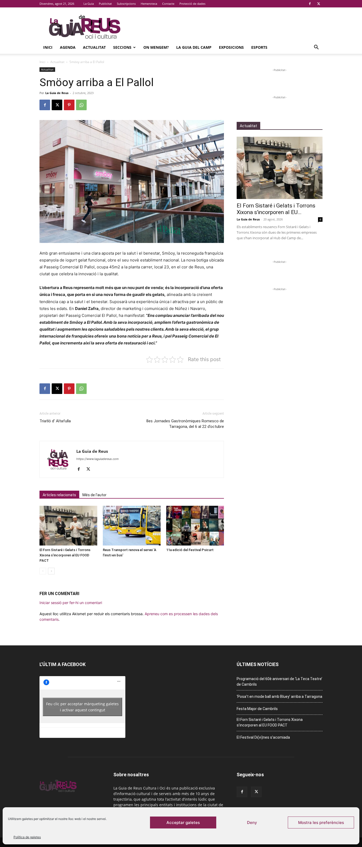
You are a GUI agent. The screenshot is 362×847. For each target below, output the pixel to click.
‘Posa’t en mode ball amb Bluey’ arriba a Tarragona (279, 696)
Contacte (168, 4)
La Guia (88, 4)
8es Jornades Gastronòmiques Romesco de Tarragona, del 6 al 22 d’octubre (185, 424)
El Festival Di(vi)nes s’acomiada (263, 737)
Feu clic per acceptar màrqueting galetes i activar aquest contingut (82, 706)
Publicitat (105, 4)
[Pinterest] (69, 105)
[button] (316, 47)
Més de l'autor (94, 495)
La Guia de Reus (56, 93)
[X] (319, 3)
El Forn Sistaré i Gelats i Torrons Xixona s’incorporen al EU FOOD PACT (64, 555)
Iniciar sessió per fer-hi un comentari (70, 602)
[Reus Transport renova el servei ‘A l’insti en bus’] (132, 526)
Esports (259, 47)
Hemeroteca (149, 4)
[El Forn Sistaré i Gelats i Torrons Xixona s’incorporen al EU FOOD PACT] (68, 526)
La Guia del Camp (193, 47)
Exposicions (231, 47)
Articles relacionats (59, 495)
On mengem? (156, 47)
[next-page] (51, 571)
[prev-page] (42, 571)
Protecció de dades (192, 4)
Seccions (122, 47)
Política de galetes (27, 837)
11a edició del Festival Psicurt (190, 550)
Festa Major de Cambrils (257, 709)
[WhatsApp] (81, 105)
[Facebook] (310, 3)
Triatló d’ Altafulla (55, 421)
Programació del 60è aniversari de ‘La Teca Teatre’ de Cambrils (279, 681)
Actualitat (94, 47)
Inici (47, 47)
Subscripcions (126, 4)
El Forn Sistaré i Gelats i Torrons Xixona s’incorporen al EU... (276, 208)
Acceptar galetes (183, 822)
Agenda (68, 47)
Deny (252, 822)
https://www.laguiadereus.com (97, 459)
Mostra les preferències (321, 822)
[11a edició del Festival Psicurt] (195, 526)
